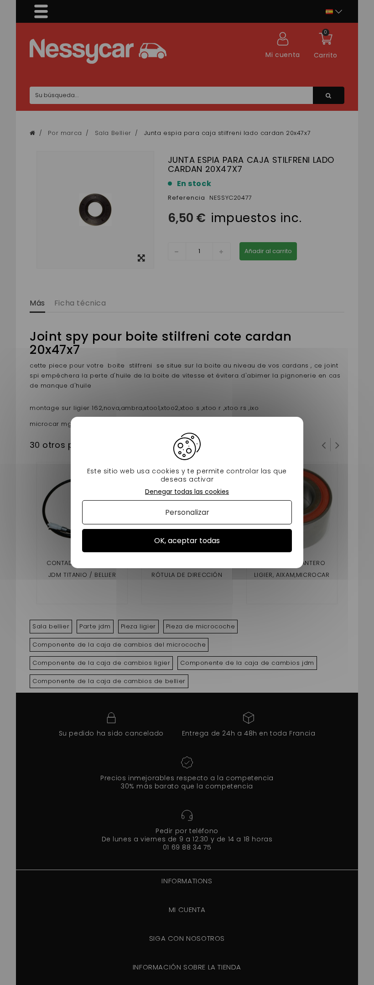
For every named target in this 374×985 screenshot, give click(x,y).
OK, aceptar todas (187, 540)
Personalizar (187, 512)
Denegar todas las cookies (187, 492)
